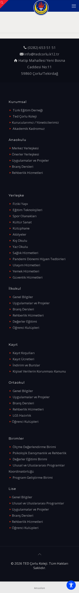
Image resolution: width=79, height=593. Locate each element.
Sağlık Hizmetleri (25, 253)
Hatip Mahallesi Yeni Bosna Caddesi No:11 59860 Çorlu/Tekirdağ (41, 67)
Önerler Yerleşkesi (25, 154)
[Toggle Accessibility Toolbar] (71, 585)
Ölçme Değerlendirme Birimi (34, 447)
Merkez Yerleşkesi (25, 148)
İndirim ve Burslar (26, 365)
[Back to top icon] (39, 554)
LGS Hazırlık (22, 415)
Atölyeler (19, 234)
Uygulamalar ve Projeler (30, 160)
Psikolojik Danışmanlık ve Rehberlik (39, 453)
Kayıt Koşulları (24, 353)
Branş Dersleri (22, 166)
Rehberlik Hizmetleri (27, 172)
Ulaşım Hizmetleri (26, 265)
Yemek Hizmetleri (26, 271)
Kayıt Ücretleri (23, 359)
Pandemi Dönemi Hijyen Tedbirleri (39, 259)
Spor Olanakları (25, 216)
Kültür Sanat (22, 222)
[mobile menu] (74, 5)
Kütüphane (21, 228)
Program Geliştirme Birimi (33, 477)
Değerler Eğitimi (25, 321)
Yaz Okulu (20, 246)
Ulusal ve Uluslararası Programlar (38, 503)
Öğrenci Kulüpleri (26, 327)
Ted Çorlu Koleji (25, 116)
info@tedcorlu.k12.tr (41, 54)
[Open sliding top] (4, 4)
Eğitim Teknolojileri (27, 210)
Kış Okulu (20, 240)
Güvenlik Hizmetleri (28, 277)
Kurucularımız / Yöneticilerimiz (35, 122)
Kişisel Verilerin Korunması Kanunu (39, 371)
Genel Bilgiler (23, 297)
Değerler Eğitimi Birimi (30, 459)
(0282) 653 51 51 (42, 47)
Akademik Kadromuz (29, 128)
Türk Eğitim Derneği (28, 110)
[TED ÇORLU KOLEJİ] (41, 6)
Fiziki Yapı (20, 204)
